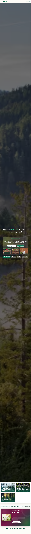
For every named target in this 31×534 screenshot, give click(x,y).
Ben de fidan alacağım (20, 246)
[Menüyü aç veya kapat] (30, 1)
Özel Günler (13, 256)
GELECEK (4, 1)
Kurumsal (18, 256)
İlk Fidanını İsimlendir (7, 256)
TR (26, 1)
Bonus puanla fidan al (16, 522)
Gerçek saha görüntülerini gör (11, 246)
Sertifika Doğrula (25, 256)
